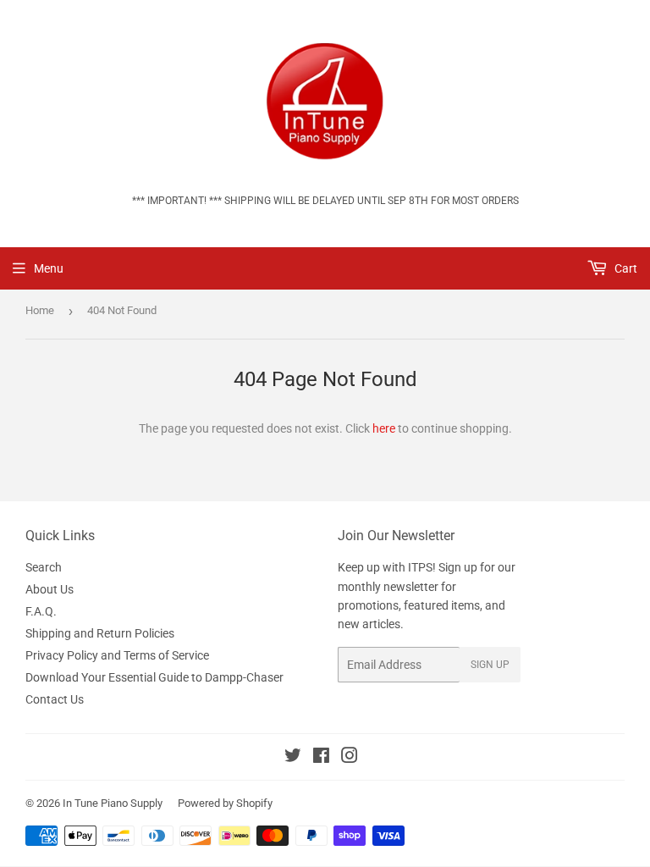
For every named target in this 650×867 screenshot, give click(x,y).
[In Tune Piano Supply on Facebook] (321, 758)
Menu (48, 268)
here (383, 428)
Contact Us (54, 699)
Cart (624, 268)
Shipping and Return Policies (99, 633)
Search (43, 567)
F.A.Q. (41, 611)
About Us (49, 589)
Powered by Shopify (225, 803)
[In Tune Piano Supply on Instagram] (349, 758)
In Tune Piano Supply (112, 803)
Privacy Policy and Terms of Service (117, 655)
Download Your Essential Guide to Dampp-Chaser (154, 677)
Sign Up (490, 665)
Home (39, 310)
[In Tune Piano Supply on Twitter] (292, 758)
